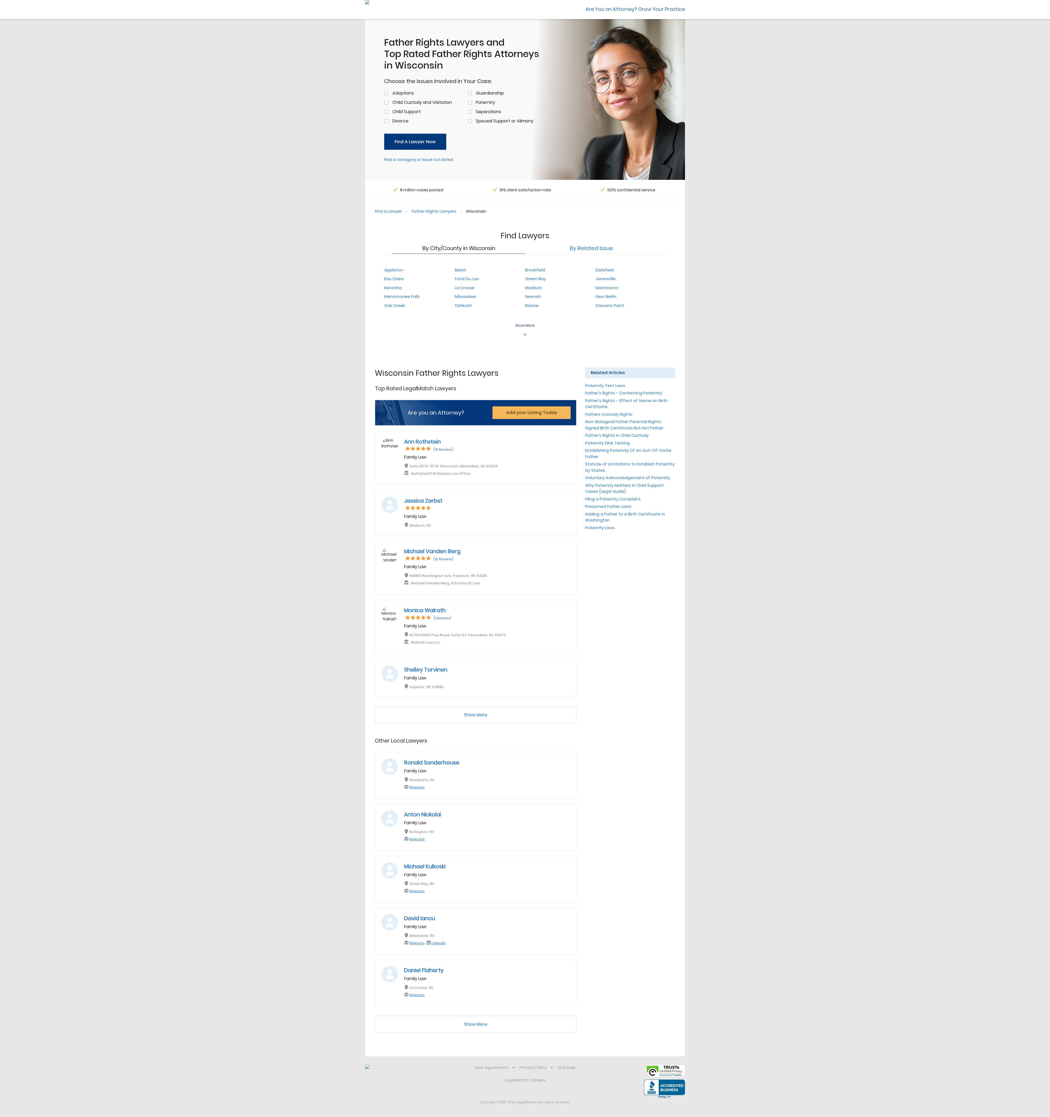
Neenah (533, 296)
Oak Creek (394, 305)
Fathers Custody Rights (608, 414)
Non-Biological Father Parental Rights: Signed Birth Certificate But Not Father (624, 425)
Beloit (460, 270)
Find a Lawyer (388, 211)
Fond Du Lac (467, 279)
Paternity (485, 102)
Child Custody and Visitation (422, 102)
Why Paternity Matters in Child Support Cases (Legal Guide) (624, 488)
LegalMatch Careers (525, 1080)
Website (417, 787)
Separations (488, 112)
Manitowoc (607, 288)
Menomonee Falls (402, 296)
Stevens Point (610, 305)
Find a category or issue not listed (418, 159)
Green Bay (535, 279)
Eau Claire (394, 279)
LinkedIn (438, 943)
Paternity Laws (600, 527)
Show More (475, 715)
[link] (393, 1072)
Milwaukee (465, 296)
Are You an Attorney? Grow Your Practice (635, 9)
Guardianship (490, 93)
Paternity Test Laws (605, 385)
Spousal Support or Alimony (504, 121)
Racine (532, 305)
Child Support (406, 112)
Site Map (567, 1067)
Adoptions (403, 93)
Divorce (400, 121)
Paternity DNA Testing (607, 443)
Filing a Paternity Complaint (613, 499)
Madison (533, 288)
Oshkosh (463, 305)
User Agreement (491, 1067)
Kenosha (393, 288)
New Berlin (606, 296)
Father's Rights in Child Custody (617, 435)
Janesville (606, 279)
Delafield (605, 270)
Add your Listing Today (531, 412)
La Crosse (464, 288)
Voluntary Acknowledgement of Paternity (627, 477)
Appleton (393, 270)
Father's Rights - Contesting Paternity (623, 393)
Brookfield (535, 270)
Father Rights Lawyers (434, 211)
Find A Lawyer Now (415, 142)
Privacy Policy (533, 1067)
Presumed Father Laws (608, 506)
